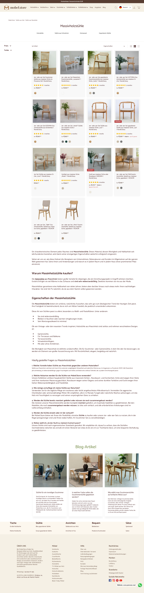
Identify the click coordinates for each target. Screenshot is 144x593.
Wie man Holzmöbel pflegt (88, 566)
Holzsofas (55, 569)
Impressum (112, 552)
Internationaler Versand (88, 552)
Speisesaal (129, 527)
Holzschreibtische (57, 571)
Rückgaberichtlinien (86, 559)
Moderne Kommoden (99, 531)
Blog (104, 7)
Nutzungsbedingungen (87, 556)
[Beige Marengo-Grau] (44, 239)
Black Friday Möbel (58, 581)
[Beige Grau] (99, 93)
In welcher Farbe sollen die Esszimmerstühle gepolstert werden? (83, 495)
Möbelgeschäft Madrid (116, 573)
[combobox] (125, 7)
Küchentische (56, 561)
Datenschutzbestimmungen (117, 554)
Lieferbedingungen (86, 554)
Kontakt (82, 564)
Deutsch (125, 7)
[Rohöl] (44, 189)
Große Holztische (15, 527)
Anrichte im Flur (71, 531)
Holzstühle (34, 7)
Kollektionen (82, 7)
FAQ (81, 561)
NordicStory (112, 561)
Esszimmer (60, 7)
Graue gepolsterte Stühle (44, 531)
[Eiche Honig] (44, 93)
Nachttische (56, 576)
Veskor (111, 566)
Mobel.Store (11, 20)
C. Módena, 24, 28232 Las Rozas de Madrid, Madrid (29, 576)
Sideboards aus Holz (72, 527)
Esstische (55, 552)
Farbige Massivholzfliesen (88, 569)
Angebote (98, 7)
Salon (52, 7)
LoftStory (112, 563)
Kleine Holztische (15, 531)
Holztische (43, 7)
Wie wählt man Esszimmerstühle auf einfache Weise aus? (121, 493)
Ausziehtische (56, 554)
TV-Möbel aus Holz (58, 566)
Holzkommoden (57, 578)
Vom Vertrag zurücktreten (88, 574)
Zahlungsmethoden (115, 549)
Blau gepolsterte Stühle (43, 527)
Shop (91, 7)
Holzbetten (55, 574)
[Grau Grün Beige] (72, 142)
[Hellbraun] (72, 239)
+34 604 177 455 (29, 572)
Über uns (83, 549)
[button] (39, 85)
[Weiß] (72, 93)
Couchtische (56, 556)
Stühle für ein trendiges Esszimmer (50, 492)
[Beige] (72, 189)
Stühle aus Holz (20, 20)
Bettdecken (95, 527)
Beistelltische (56, 559)
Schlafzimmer (71, 7)
